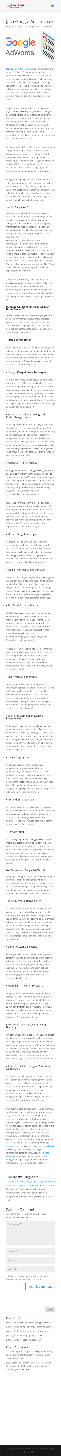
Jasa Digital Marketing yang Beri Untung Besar (28, 1331)
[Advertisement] (30, 1406)
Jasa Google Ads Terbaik (18, 69)
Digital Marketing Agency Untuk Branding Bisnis (29, 1326)
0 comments (47, 26)
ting (14, 1149)
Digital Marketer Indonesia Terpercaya (24, 1339)
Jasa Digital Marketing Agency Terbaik (24, 1335)
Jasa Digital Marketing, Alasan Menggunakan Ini (28, 1322)
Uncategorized (32, 26)
